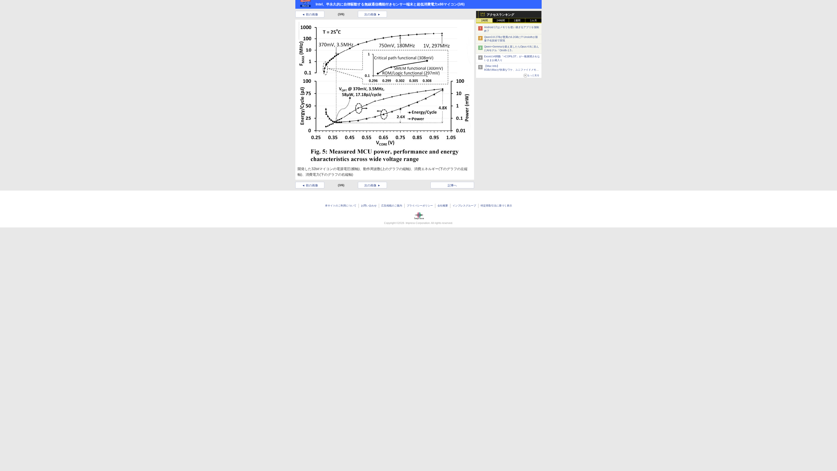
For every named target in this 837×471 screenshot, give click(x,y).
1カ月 (533, 20)
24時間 (501, 20)
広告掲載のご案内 (391, 205)
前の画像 (312, 14)
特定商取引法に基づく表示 (496, 205)
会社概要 (442, 205)
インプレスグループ (464, 205)
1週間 (517, 20)
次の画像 (370, 14)
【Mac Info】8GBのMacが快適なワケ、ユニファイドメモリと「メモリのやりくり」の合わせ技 (511, 70)
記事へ (452, 185)
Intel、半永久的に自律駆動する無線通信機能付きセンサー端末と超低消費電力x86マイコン (387, 4)
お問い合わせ (369, 205)
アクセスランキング (500, 14)
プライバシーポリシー (420, 205)
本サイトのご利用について (340, 205)
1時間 (484, 20)
